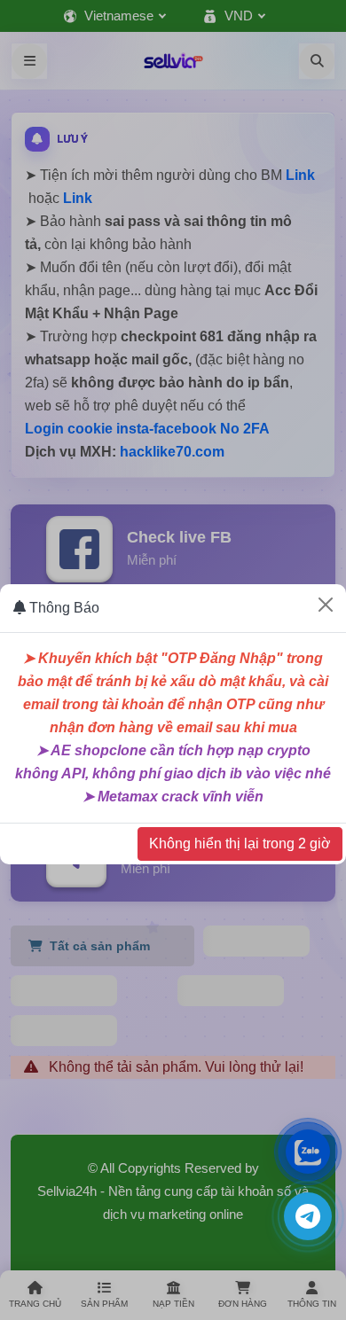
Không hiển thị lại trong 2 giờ (240, 843)
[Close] (325, 604)
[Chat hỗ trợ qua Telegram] (308, 1216)
